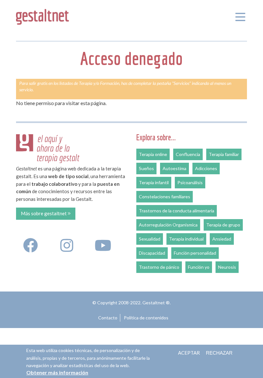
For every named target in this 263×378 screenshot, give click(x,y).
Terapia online (153, 154)
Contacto (107, 317)
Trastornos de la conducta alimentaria (176, 210)
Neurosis (227, 267)
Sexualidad (149, 239)
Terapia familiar (224, 154)
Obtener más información (57, 372)
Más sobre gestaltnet (44, 213)
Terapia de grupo (223, 224)
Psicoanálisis (190, 182)
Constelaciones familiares (164, 196)
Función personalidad (195, 253)
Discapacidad (152, 253)
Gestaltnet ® (156, 302)
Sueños (146, 168)
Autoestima (174, 168)
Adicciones (206, 168)
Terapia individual (186, 239)
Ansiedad (221, 239)
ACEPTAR (189, 353)
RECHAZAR (219, 353)
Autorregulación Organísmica (168, 224)
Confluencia (188, 154)
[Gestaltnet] (42, 15)
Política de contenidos (146, 317)
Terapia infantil (154, 182)
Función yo (198, 267)
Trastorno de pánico (159, 267)
